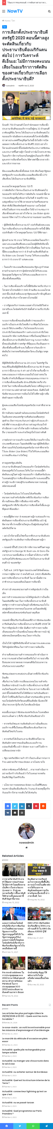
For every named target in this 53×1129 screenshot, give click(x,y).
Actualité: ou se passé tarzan (18, 1102)
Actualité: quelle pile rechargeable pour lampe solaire (23, 1051)
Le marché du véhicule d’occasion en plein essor (25, 1040)
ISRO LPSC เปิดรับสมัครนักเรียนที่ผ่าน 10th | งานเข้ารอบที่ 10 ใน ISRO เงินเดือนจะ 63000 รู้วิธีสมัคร (39, 929)
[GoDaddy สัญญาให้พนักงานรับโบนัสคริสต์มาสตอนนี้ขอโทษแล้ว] (39, 963)
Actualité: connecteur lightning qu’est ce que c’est (24, 1093)
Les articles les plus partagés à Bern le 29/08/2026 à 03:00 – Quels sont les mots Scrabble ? (25, 1016)
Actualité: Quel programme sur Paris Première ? (22, 1112)
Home (7, 20)
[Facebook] (8, 806)
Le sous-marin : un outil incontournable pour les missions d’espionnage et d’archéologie (26, 1029)
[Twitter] (15, 806)
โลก (13, 20)
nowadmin (10, 86)
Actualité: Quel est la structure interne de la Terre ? (26, 1082)
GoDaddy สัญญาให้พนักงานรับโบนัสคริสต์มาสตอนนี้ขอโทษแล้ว (38, 976)
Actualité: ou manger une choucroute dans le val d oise (25, 1062)
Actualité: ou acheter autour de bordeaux (25, 1071)
